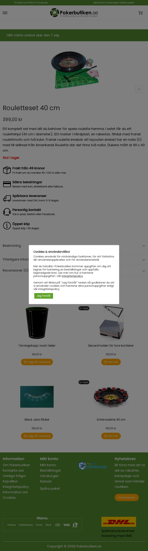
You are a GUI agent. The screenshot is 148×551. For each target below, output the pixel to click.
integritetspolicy (72, 276)
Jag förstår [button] (44, 296)
